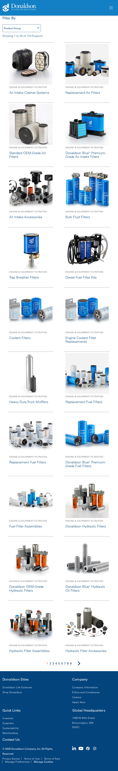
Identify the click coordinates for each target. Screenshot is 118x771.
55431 (76, 727)
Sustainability (10, 728)
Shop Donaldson (12, 692)
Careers (76, 697)
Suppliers (8, 723)
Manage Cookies (43, 762)
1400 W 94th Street (83, 717)
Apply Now (78, 702)
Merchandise (10, 733)
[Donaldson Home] (54, 8)
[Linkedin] (75, 755)
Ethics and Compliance (86, 692)
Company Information (85, 687)
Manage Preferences (17, 762)
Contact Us (11, 740)
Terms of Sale (52, 758)
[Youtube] (82, 755)
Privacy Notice (11, 758)
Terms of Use (32, 758)
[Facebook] (89, 755)
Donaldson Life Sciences (17, 687)
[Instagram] (95, 755)
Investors (8, 718)
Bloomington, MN (82, 722)
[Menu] (110, 7)
